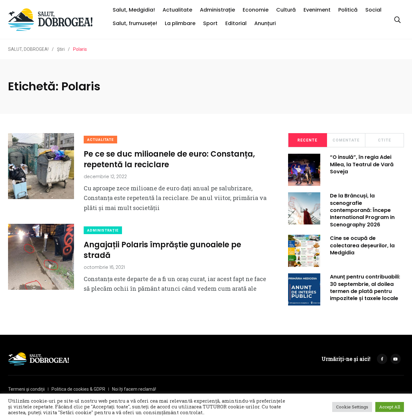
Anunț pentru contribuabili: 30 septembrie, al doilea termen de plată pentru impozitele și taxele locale (365, 287)
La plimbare (180, 23)
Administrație (217, 10)
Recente (307, 140)
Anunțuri (265, 23)
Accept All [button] (389, 407)
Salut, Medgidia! (134, 10)
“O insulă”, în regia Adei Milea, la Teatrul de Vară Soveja (362, 164)
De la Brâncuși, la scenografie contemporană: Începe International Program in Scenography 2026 (362, 210)
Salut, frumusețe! (135, 23)
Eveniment (317, 10)
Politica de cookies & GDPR (78, 389)
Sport (210, 23)
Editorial (236, 23)
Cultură (286, 10)
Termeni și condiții (26, 389)
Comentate (346, 140)
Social (373, 10)
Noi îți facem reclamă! (134, 389)
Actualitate (177, 10)
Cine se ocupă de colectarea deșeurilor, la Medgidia (362, 245)
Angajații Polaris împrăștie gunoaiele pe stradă (162, 249)
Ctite (384, 140)
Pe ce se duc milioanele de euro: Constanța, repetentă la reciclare (169, 159)
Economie (255, 10)
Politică (348, 10)
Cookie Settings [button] (352, 407)
